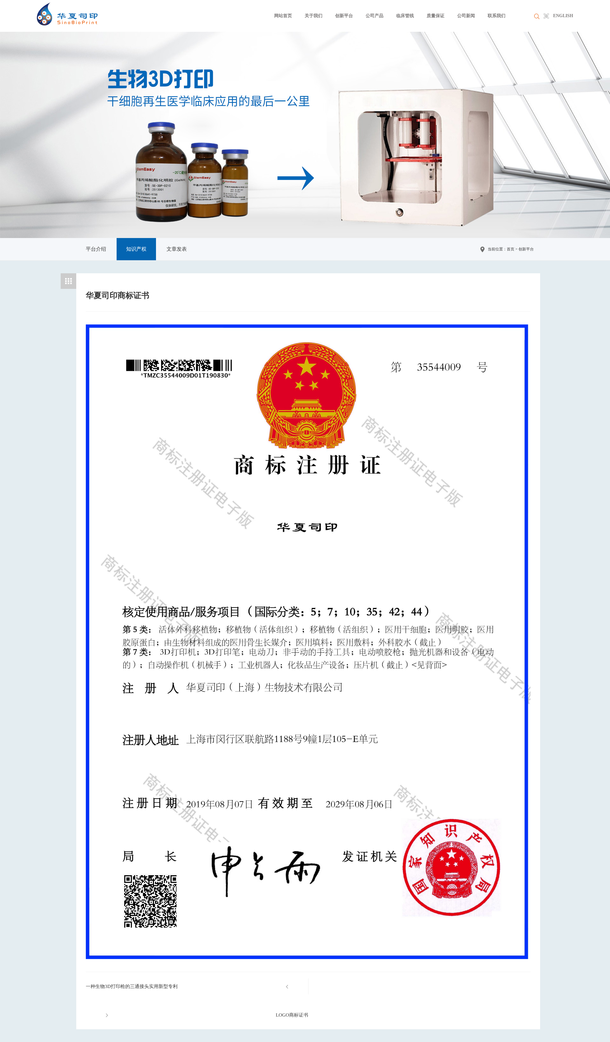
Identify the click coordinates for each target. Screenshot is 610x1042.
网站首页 (283, 15)
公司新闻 (466, 15)
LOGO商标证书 (292, 1015)
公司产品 (374, 15)
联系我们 (496, 15)
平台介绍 (96, 249)
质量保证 (435, 15)
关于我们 (313, 15)
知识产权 (136, 249)
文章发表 (176, 249)
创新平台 (344, 15)
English (563, 15)
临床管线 (405, 15)
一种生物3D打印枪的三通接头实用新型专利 (132, 986)
